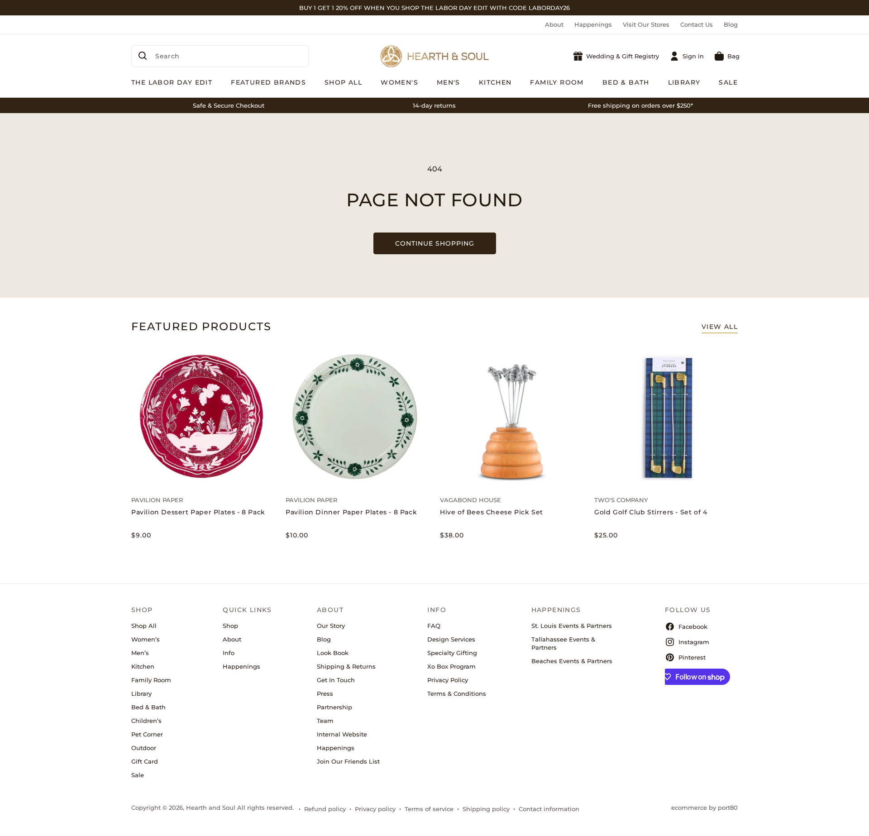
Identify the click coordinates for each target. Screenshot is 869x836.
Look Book (333, 652)
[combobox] (220, 56)
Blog (731, 24)
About (554, 24)
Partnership (334, 707)
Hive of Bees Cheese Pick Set (491, 512)
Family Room (151, 680)
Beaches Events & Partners (571, 661)
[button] (727, 56)
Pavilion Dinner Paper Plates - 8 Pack (351, 512)
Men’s (140, 652)
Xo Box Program (451, 666)
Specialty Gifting (452, 652)
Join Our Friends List (348, 761)
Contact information (549, 808)
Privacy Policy (447, 680)
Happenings (593, 24)
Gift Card (144, 761)
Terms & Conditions (456, 693)
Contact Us (696, 24)
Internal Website (342, 734)
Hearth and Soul (210, 807)
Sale (137, 775)
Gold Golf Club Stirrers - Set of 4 (650, 512)
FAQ (433, 625)
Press (325, 693)
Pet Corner (147, 734)
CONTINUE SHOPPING (434, 243)
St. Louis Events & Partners (571, 625)
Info (228, 652)
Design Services (451, 639)
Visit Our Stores (646, 24)
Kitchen (142, 666)
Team (325, 720)
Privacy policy (375, 808)
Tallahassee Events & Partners (563, 643)
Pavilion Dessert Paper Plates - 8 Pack (198, 512)
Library (141, 693)
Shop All (144, 625)
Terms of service (429, 808)
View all (720, 327)
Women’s (145, 639)
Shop (230, 625)
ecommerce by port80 (704, 807)
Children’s (146, 720)
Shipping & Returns (346, 666)
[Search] (142, 56)
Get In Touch (336, 680)
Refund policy (325, 808)
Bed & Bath (148, 707)
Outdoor (143, 747)
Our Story (331, 625)
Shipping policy (486, 808)
